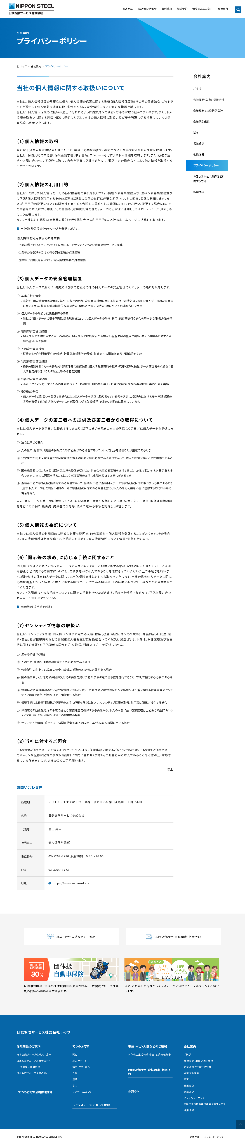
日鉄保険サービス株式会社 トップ (44, 1032)
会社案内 (223, 8)
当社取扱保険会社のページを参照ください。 (51, 228)
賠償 (74, 1079)
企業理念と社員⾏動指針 (208, 110)
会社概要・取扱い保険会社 (208, 99)
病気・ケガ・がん (81, 1067)
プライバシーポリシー (206, 165)
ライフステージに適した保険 (91, 1105)
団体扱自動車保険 (30, 1067)
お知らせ (134, 1091)
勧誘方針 (189, 1091)
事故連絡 (127, 8)
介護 (74, 1073)
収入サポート (79, 1060)
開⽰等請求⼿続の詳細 (36, 607)
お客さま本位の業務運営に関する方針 (209, 178)
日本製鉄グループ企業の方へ (33, 1073)
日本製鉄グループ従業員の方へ (34, 1054)
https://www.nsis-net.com (72, 883)
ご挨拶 (197, 88)
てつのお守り (81, 1046)
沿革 (196, 132)
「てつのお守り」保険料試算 (35, 1092)
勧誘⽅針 (198, 154)
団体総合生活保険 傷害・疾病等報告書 (149, 1054)
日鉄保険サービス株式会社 (31, 9)
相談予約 (182, 8)
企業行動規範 (201, 121)
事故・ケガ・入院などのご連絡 (147, 1046)
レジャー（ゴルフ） (81, 1091)
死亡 (74, 1054)
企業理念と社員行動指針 (197, 1067)
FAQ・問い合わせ (147, 8)
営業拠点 (198, 143)
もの (74, 1085)
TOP (240, 1124)
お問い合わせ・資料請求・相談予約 (149, 1072)
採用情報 (198, 192)
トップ (24, 66)
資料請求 (167, 8)
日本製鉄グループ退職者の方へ (34, 1060)
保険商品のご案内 (202, 8)
